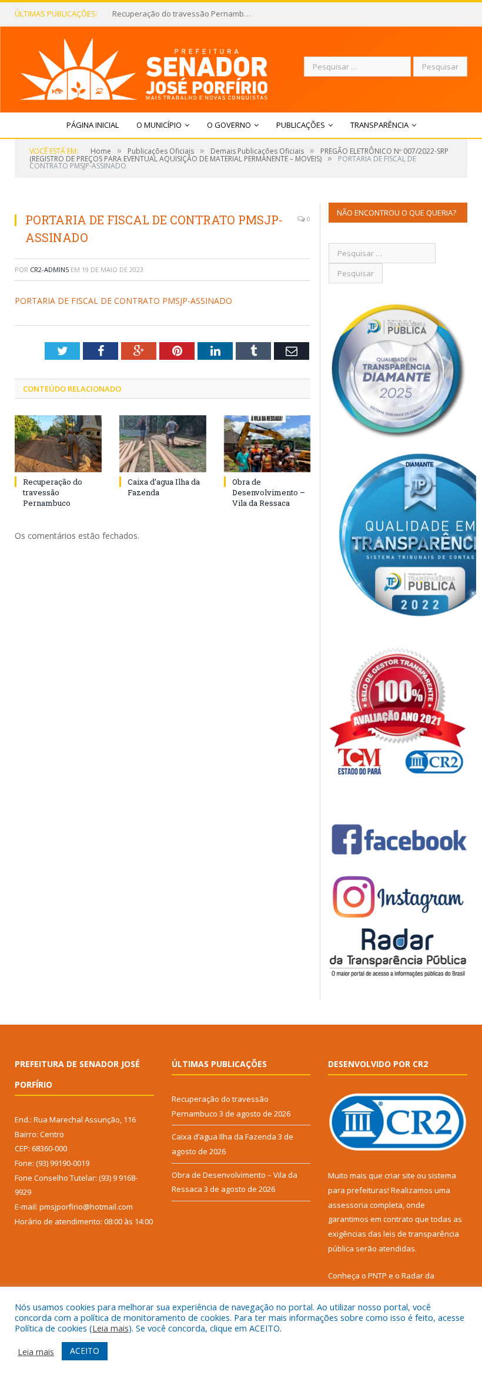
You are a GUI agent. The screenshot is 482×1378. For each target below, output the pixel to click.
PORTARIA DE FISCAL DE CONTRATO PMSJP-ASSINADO (123, 300)
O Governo (229, 125)
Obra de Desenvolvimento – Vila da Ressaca (268, 492)
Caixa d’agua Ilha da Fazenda (164, 14)
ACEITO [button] (84, 1350)
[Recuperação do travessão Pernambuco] (58, 443)
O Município (159, 125)
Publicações (300, 125)
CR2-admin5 (49, 269)
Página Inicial (92, 125)
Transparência (379, 125)
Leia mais (110, 1328)
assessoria (348, 1205)
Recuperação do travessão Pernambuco (52, 492)
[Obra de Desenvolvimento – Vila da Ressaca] (267, 443)
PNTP (377, 1275)
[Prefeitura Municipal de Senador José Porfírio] (144, 66)
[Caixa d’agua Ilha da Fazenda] (162, 443)
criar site (399, 1175)
